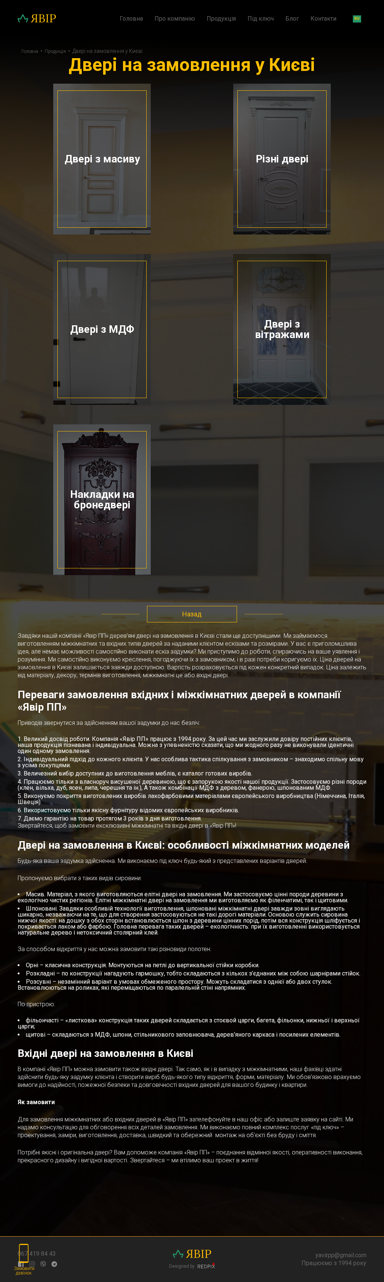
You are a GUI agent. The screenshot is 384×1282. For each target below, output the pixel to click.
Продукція (221, 19)
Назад (192, 614)
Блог (292, 19)
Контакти (323, 19)
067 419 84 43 (37, 1253)
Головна (131, 19)
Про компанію (174, 19)
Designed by (182, 1266)
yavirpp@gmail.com (340, 1255)
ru (357, 19)
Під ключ (261, 19)
